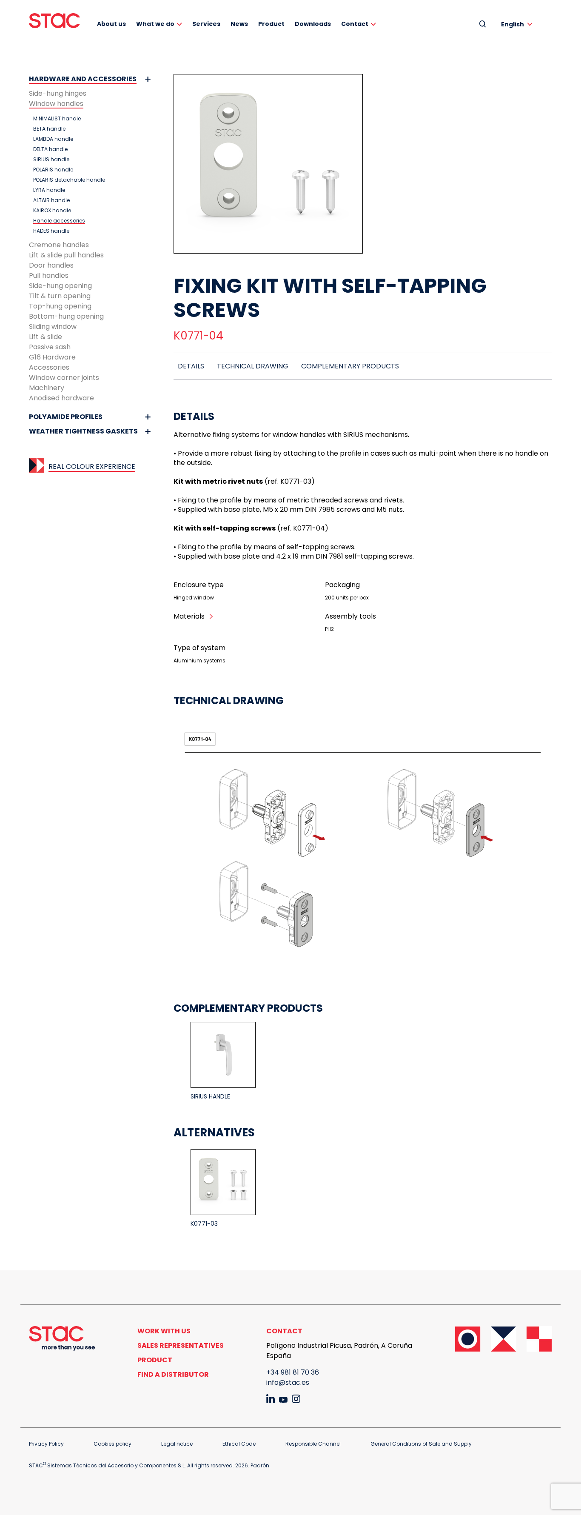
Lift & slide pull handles (66, 255)
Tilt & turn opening (60, 296)
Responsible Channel (313, 1443)
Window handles (56, 103)
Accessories (49, 367)
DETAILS (191, 366)
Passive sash (50, 347)
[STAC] (54, 20)
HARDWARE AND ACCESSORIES (83, 79)
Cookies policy (112, 1443)
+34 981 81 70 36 (292, 1372)
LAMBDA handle (53, 139)
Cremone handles (59, 245)
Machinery (46, 388)
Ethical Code (239, 1443)
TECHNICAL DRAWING (252, 366)
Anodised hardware (61, 398)
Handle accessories (59, 221)
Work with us (164, 1331)
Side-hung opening (60, 286)
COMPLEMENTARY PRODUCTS (350, 366)
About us (111, 24)
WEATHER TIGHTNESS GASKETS (83, 431)
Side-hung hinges (57, 93)
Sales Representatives (180, 1345)
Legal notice (177, 1443)
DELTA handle (50, 149)
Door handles (51, 265)
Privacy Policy (46, 1443)
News (239, 24)
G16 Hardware (52, 357)
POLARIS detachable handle (69, 180)
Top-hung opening (60, 306)
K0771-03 (204, 1223)
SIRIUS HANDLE (210, 1096)
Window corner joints (64, 377)
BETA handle (49, 129)
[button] (518, 24)
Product (271, 24)
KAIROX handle (52, 211)
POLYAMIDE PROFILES (66, 417)
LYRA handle (49, 190)
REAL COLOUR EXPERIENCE (91, 466)
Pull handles (48, 275)
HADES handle (51, 231)
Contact (354, 24)
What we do (155, 24)
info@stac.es (287, 1382)
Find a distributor (173, 1374)
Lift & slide (45, 337)
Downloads (313, 24)
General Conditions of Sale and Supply (421, 1443)
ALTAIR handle (51, 200)
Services (206, 24)
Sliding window (53, 326)
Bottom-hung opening (66, 316)
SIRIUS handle (51, 160)
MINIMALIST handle (57, 119)
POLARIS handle (53, 170)
